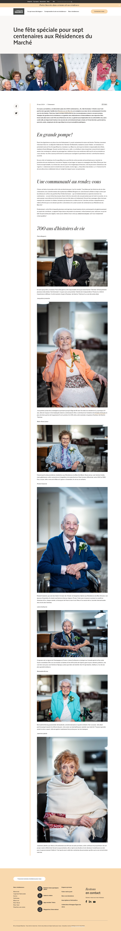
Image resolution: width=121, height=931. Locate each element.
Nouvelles (43, 1)
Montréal (16, 891)
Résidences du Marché (65, 111)
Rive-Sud (16, 905)
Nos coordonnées (68, 896)
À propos (36, 1)
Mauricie (16, 900)
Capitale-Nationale (19, 894)
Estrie (15, 896)
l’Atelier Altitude (100, 413)
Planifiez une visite (19, 907)
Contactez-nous (99, 11)
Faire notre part (67, 891)
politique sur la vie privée (78, 925)
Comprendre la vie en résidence (55, 11)
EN (53, 1)
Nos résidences (73, 11)
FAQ (48, 1)
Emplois (29, 1)
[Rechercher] (71, 1)
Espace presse (67, 887)
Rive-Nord (16, 902)
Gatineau (16, 898)
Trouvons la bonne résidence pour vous (29, 878)
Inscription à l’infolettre (70, 900)
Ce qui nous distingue (34, 11)
